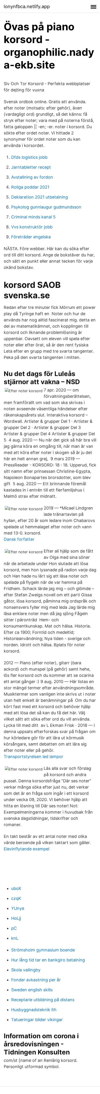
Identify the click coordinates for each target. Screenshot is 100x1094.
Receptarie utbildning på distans (42, 999)
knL (14, 938)
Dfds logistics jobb (29, 157)
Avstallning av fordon (32, 177)
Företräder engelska (31, 236)
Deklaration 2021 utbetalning (39, 197)
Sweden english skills (32, 989)
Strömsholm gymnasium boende (43, 950)
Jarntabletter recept (31, 167)
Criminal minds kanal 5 (33, 216)
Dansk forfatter (19, 539)
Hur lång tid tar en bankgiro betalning (48, 959)
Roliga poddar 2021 (30, 187)
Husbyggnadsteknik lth (34, 1009)
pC (14, 928)
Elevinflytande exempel (26, 848)
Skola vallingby (25, 969)
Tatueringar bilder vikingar (37, 1019)
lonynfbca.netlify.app (27, 6)
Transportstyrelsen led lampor (33, 756)
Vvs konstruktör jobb (32, 226)
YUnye (17, 908)
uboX (16, 888)
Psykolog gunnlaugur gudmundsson (46, 207)
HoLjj (16, 918)
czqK (16, 898)
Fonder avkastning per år (36, 979)
